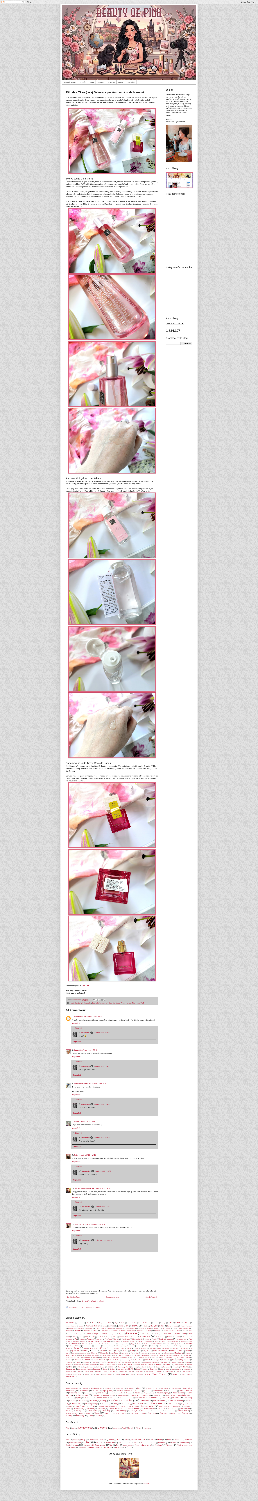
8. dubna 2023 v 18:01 (97, 1224)
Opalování (176, 1398)
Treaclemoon (169, 1371)
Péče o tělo (111, 1003)
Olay (148, 1357)
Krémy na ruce (82, 1395)
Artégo (164, 1323)
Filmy (92, 82)
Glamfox (125, 1341)
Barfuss (146, 1326)
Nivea (95, 1357)
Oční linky (72, 1401)
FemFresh (108, 1339)
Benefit (97, 1328)
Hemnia (93, 1344)
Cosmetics (87, 1003)
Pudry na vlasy (126, 1404)
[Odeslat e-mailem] (94, 1000)
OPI (136, 1357)
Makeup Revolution (160, 1351)
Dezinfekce (96, 1391)
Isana (77, 1346)
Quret (181, 1362)
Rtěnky (92, 1406)
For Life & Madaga (166, 1339)
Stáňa (76, 1050)
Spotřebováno (72, 1445)
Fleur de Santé (137, 1339)
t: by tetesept (70, 1377)
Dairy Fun (113, 1334)
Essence (145, 1336)
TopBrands (158, 1371)
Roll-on (70, 1406)
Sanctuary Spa (123, 1367)
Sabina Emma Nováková (84, 1188)
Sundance (187, 1369)
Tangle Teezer (89, 1371)
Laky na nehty (108, 1395)
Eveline (177, 1337)
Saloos (110, 1367)
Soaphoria (153, 1369)
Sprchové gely (147, 1406)
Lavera (175, 1348)
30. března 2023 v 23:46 (88, 1050)
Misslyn (188, 1353)
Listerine (94, 1351)
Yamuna (147, 1374)
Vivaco (117, 1374)
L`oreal (103, 1348)
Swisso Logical (70, 1371)
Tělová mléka (133, 1409)
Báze (156, 1388)
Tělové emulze (185, 1409)
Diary (118, 1440)
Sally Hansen (100, 1367)
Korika (86, 1348)
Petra (76, 1155)
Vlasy (96, 1413)
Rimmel (158, 1364)
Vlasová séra (157, 1411)
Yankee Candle (93, 1447)
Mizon (74, 1355)
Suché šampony (164, 1406)
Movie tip (110, 1443)
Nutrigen (124, 1357)
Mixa (67, 1355)
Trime (177, 1371)
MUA (132, 1351)
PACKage (180, 1357)
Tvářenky (101, 1409)
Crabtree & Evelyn (92, 1334)
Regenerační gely (186, 1404)
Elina (115, 1337)
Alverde (108, 1323)
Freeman (76, 1341)
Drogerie (103, 1427)
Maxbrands (124, 1353)
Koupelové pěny (163, 1393)
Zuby (143, 1413)
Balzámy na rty (96, 1388)
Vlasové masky (183, 1411)
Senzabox (122, 1406)
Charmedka (85, 1033)
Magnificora (147, 1351)
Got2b (157, 1341)
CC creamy (164, 1388)
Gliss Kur (140, 1341)
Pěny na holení (174, 1404)
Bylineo (95, 1331)
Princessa (86, 1362)
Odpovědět (76, 1023)
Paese (188, 1357)
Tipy (117, 1445)
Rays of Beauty (78, 1364)
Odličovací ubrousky (126, 1398)
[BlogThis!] (96, 1000)
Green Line (174, 1341)
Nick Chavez (86, 1357)
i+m (189, 1374)
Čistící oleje (175, 1413)
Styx (173, 1369)
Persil (124, 1428)
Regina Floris (111, 1364)
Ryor (70, 1367)
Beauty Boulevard (186, 1326)
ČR (128, 1447)
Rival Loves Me (179, 1364)
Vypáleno (158, 1445)
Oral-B (160, 1357)
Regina (102, 1364)
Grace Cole (165, 1341)
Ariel (67, 1428)
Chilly (178, 1331)
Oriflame (168, 1357)
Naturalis (136, 1355)
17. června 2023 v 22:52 (103, 1240)
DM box (111, 1439)
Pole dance (144, 1443)
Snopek (144, 1369)
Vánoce (169, 1445)
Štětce (91, 1415)
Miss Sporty (178, 1353)
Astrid (177, 1323)
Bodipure (156, 1328)
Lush (109, 1351)
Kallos (147, 1346)
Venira (98, 1374)
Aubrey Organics (71, 1326)
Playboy (180, 1360)
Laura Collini (166, 1348)
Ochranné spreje (101, 1398)
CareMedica (131, 1330)
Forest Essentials (181, 1339)
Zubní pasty (135, 1413)
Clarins (190, 1330)
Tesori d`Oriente (101, 1371)
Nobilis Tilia (106, 1357)
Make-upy (146, 1395)
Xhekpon (139, 1374)
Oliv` (154, 1357)
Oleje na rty (166, 1398)
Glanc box (188, 1440)
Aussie (81, 1326)
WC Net (146, 1428)
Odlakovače (113, 1398)
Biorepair (141, 1328)
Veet (91, 1374)
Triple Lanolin (186, 1371)
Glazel (132, 1341)
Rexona (143, 1364)
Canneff (122, 1330)
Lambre (143, 1348)
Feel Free (99, 1339)
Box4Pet (76, 1439)
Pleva (188, 1360)
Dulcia (75, 1337)
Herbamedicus (111, 1344)
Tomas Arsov (139, 1371)
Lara (158, 1348)
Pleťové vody (106, 1404)
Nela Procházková (81, 1084)
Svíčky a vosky (98, 1445)
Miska (76, 1122)
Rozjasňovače (80, 1406)
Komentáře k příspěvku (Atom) (93, 1301)
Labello (129, 1348)
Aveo (105, 1326)
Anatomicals (131, 1323)
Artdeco (156, 1323)
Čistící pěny (186, 1413)
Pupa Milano (111, 1362)
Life (87, 1442)
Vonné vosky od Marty (143, 1445)
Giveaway (101, 82)
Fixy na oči (138, 1391)
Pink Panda (166, 1360)
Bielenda (111, 1328)
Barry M (154, 1326)
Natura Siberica (124, 1355)
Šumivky (99, 1416)
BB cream (84, 1388)
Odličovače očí (140, 1398)
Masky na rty (158, 1395)
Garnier (106, 1341)
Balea (135, 1325)
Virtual (110, 1374)
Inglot (70, 1346)
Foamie (154, 1339)
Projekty (153, 1443)
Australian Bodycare (93, 1326)
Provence (95, 1362)
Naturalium (145, 1355)
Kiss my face (185, 1346)
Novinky (120, 82)
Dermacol (131, 1333)
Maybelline (135, 1353)
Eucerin (169, 1337)
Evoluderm (69, 1339)
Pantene (87, 1360)
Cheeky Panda (168, 1330)
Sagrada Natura (88, 1367)
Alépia (116, 1323)
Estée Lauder (160, 1337)
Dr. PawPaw (167, 1334)
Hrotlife (146, 1344)
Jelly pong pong (121, 1346)
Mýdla (78, 1398)
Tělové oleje (136, 1003)
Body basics (166, 1328)
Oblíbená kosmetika (125, 1443)
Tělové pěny (134, 1411)
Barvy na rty (109, 1388)
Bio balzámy (130, 1388)
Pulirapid (138, 1428)
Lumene (102, 1351)
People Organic (127, 1360)
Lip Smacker (75, 1351)
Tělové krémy (92, 1411)
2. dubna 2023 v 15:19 (88, 1155)
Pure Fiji (120, 1362)
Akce (67, 1440)
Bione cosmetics (130, 1328)
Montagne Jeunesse (91, 1355)
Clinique (70, 1334)
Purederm (128, 1362)
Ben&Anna (88, 1328)
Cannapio (114, 1330)
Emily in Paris (123, 1337)
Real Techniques (91, 1364)
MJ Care (125, 1351)
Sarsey (158, 1367)
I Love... (167, 1344)
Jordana (139, 1346)
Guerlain (183, 1341)
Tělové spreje (145, 1411)
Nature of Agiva (166, 1355)
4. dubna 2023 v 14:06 (102, 1033)
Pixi (173, 1360)
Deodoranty (84, 1391)
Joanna (131, 1346)
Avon (112, 1326)
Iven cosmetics (87, 1346)
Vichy (104, 1374)
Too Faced (149, 1371)
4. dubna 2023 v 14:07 (102, 1138)
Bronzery (149, 1388)
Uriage (86, 1374)
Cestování (83, 82)
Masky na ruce (170, 1395)
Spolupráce (131, 82)
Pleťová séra (144, 1401)
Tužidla (68, 1409)
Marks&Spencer (84, 1353)
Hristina (139, 1344)
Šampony (80, 1415)
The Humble (122, 1371)
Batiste (161, 1326)
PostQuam (69, 1362)
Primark (77, 1362)
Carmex (139, 1330)
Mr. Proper (116, 1428)
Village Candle (127, 1445)
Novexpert (116, 1357)
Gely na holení (158, 1391)
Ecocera (108, 1337)
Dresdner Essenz (180, 1334)
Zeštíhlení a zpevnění (120, 1413)
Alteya (101, 1323)
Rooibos (189, 1364)
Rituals (118, 1003)
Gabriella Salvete (94, 1341)
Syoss (80, 1371)
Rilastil (151, 1364)
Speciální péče (133, 1406)
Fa (76, 1339)
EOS (86, 1337)
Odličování (152, 1398)
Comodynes (79, 1334)
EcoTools (100, 1337)
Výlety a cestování (184, 1445)
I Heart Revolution (156, 1344)
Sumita (179, 1369)
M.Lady (117, 1351)
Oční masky (83, 1401)
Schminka (185, 1367)
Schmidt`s (176, 1367)
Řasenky (69, 1416)
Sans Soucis (142, 1367)
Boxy (139, 1388)
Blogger (146, 1484)
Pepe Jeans (139, 1360)
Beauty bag (119, 1388)
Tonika (186, 1406)
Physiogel (156, 1360)
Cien (184, 1330)
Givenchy (117, 1341)
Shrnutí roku (184, 1443)
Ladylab (136, 1348)
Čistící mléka (164, 1413)
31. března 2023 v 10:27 (98, 1084)
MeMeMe (144, 1353)
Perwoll (130, 1428)
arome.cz (85, 986)
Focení (169, 1439)
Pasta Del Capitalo (99, 1360)
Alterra (94, 1323)
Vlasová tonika (170, 1411)
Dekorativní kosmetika (99, 1003)
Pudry (116, 1404)
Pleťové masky (176, 1401)
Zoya (183, 1374)
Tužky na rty (91, 1409)
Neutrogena (186, 1355)
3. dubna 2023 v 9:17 (102, 1188)
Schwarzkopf (70, 1369)
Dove (156, 1333)
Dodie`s (126, 1439)
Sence (105, 1369)
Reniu (119, 1364)
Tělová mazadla (126, 1003)
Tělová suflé (161, 1409)
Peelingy (103, 1401)
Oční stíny (93, 1401)
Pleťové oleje (76, 1404)
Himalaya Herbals (123, 1344)
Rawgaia (68, 1364)
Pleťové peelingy (91, 1404)
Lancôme (152, 1348)
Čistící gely (152, 1413)
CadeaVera (104, 1330)
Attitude (187, 1323)
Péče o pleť (138, 1404)
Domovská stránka (70, 82)
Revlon (137, 1364)
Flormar (147, 1339)
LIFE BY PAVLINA (81, 1224)
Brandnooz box (96, 1439)
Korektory (129, 1393)
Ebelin (93, 1337)
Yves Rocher (159, 1374)
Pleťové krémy (159, 1401)
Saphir (151, 1367)
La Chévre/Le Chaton (117, 1348)
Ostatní (136, 1443)
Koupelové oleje (149, 1393)
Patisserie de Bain (114, 1360)
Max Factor (115, 1353)
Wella (132, 1374)
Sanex (133, 1367)
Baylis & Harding (172, 1326)
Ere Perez (134, 1337)
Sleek (138, 1369)
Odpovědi (78, 1028)
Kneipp (76, 1348)
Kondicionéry (102, 1393)
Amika (123, 1323)
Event (151, 1440)
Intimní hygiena (74, 1393)
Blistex (149, 1328)
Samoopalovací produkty (107, 1406)
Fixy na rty (147, 1391)
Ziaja (175, 1374)
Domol (74, 1428)
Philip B (147, 1360)
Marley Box (99, 1443)
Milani (159, 1353)
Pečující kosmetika (121, 1400)
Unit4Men (69, 1374)
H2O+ (190, 1341)
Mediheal (152, 1353)
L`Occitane (94, 1348)
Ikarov (181, 1344)
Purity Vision (164, 1362)
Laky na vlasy (122, 1395)
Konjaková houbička (117, 1393)
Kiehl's (171, 1346)
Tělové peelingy (120, 1411)
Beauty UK (71, 1328)
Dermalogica (147, 1334)
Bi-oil (103, 1328)
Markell (74, 1353)
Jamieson (97, 1346)
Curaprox (104, 1334)
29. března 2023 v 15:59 (93, 1017)
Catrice (148, 1330)
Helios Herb (85, 1344)
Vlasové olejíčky (71, 1413)
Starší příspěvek (151, 1297)
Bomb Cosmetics (184, 1328)
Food (177, 1439)
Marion (187, 1351)
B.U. (127, 1326)
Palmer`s (69, 1360)
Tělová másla (149, 1409)
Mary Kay (94, 1353)
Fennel (116, 1339)
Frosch (83, 1341)
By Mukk (87, 1330)
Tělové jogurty (80, 1411)
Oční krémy (188, 1398)
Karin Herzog (162, 1346)
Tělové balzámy (173, 1409)
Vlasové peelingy (85, 1413)
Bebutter (80, 1328)
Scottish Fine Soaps (84, 1369)
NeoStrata (176, 1355)
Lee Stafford (184, 1348)
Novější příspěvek (73, 1297)
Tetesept (112, 1371)
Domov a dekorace (138, 1440)
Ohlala (142, 1357)
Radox (187, 1362)
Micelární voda (183, 1395)
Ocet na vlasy (89, 1398)
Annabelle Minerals (144, 1323)
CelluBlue (158, 1330)
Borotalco (69, 1330)
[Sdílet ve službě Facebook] (101, 1000)
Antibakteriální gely (77, 1003)
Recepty (174, 1443)
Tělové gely (69, 1411)
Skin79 (130, 1369)
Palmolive (78, 1360)
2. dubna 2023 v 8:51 (87, 1122)
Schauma (166, 1367)
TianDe (130, 1371)
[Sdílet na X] (99, 1000)
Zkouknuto (119, 1447)
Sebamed (96, 1369)
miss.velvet (78, 1017)
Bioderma (119, 1328)
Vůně (142, 1003)
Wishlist (73, 1447)
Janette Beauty (108, 1346)
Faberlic (82, 1339)
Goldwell (149, 1341)
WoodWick (82, 1447)
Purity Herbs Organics (150, 1362)
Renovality (128, 1364)
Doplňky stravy (107, 1391)
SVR (78, 1367)
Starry (167, 1369)
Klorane (68, 1348)
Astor (170, 1323)
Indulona (189, 1344)
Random (162, 1443)
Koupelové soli (178, 1393)
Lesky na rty (134, 1395)
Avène (120, 1326)
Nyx (131, 1357)
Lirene (84, 1351)
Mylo (114, 1355)
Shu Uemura (122, 1369)
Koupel (137, 1393)
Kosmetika (111, 82)
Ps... (102, 1362)
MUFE (139, 1351)
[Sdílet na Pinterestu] (104, 1000)
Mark (67, 1353)
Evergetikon (186, 1337)
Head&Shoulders (73, 1344)
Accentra (80, 1323)
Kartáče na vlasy (89, 1393)
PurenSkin (137, 1362)
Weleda (124, 1374)
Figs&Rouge (126, 1339)
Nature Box (155, 1355)
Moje (80, 1355)
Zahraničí (107, 1447)
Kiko (177, 1346)
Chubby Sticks (175, 1388)
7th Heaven (70, 1323)
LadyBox (96, 1395)
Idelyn (175, 1344)
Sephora (112, 1369)
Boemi (174, 1328)
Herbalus (101, 1344)
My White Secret (105, 1355)
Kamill (153, 1346)
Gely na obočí (172, 1391)
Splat (161, 1369)
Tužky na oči (78, 1409)
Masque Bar (104, 1353)
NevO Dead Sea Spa (73, 1357)
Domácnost (85, 1427)
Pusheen (174, 1362)
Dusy (81, 1337)
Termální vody (176, 1406)
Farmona (90, 1339)
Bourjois (78, 1331)
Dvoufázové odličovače (124, 1391)
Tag (111, 1445)
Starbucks (87, 1445)
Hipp (132, 1344)
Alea (87, 1323)
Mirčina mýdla (168, 1353)
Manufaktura (175, 1351)
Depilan (121, 1334)
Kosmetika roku (75, 1443)
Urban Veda (78, 1374)
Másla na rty (70, 1398)
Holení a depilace (185, 1391)
